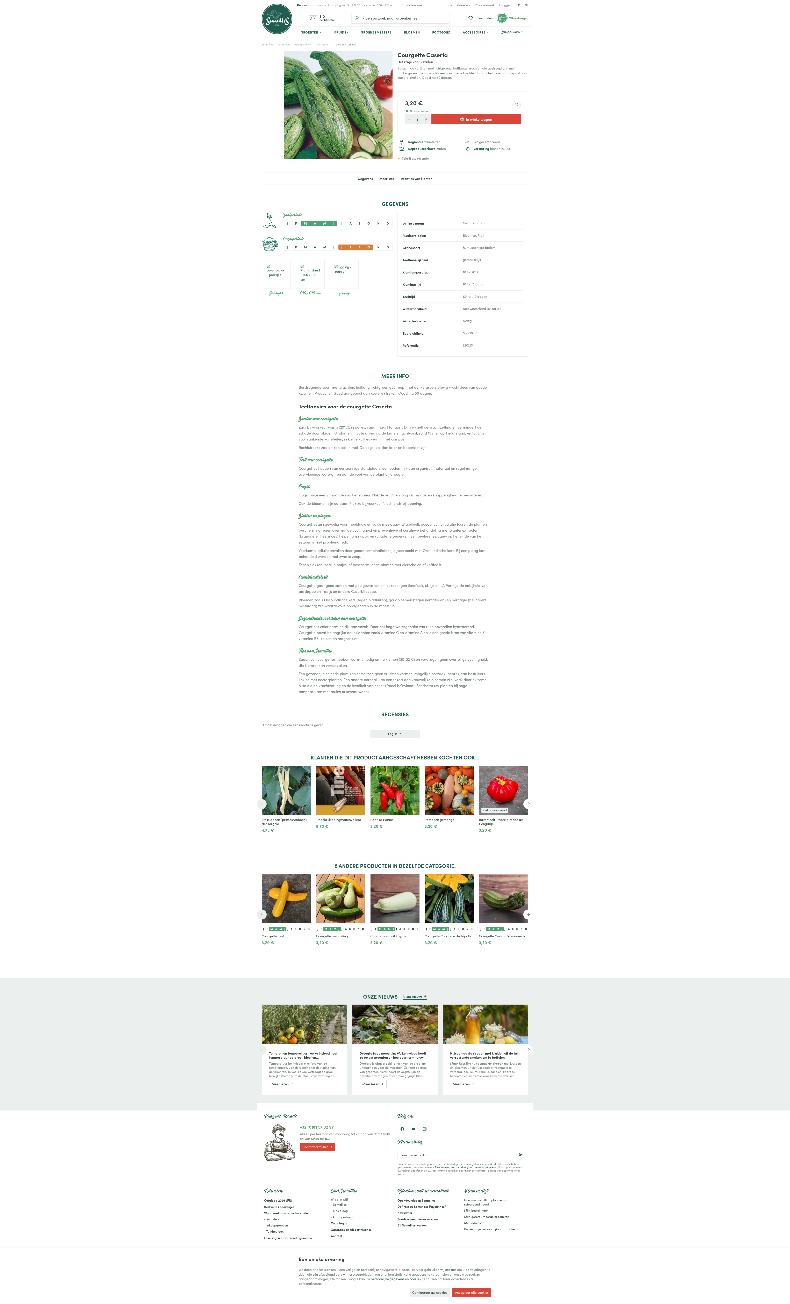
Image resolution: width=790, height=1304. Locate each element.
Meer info (386, 178)
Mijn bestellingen (476, 1210)
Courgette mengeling (332, 936)
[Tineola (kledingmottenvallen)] (340, 790)
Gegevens (365, 178)
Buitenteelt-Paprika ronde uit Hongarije (501, 822)
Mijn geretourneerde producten (486, 1217)
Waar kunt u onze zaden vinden (287, 1213)
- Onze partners (342, 1217)
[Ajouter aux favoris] (305, 771)
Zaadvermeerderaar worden (417, 1219)
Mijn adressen (474, 1223)
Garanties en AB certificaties (351, 1229)
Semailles (267, 44)
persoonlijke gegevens (387, 1279)
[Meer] (265, 835)
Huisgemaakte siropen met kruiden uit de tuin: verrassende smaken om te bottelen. (485, 1055)
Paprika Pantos (381, 820)
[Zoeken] (356, 18)
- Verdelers (271, 1219)
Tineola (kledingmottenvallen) (338, 820)
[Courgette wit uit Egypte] (395, 898)
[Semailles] (277, 18)
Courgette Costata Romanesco (502, 936)
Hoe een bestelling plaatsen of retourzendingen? (485, 1202)
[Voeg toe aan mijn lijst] (516, 105)
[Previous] (262, 804)
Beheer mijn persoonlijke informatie (489, 1229)
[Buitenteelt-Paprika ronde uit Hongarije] (503, 790)
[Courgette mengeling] (340, 898)
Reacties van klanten (416, 178)
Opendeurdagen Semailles (416, 1200)
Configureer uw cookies (429, 1292)
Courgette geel (273, 936)
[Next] (528, 804)
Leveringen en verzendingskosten (288, 1238)
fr (518, 5)
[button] (476, 32)
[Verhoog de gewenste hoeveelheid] (426, 119)
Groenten (284, 44)
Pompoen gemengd (439, 820)
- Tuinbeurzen (274, 1231)
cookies (450, 1269)
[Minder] (278, 835)
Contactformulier (315, 1147)
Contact (336, 1235)
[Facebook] (402, 1129)
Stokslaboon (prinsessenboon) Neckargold (284, 822)
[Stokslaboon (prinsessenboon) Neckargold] (286, 790)
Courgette (322, 44)
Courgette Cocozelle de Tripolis (448, 936)
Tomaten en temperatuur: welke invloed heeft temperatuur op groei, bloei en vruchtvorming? (304, 1055)
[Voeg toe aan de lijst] (360, 771)
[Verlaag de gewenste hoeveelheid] (408, 119)
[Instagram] (425, 1129)
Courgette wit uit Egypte (388, 936)
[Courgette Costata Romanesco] (503, 898)
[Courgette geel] (286, 898)
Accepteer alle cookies (472, 1292)
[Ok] (521, 1155)
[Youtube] (413, 1129)
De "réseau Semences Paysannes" (421, 1206)
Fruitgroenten (303, 44)
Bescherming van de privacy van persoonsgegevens (465, 1167)
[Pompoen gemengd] (449, 790)
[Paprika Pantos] (395, 790)
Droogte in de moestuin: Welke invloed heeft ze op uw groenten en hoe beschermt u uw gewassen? (393, 1055)
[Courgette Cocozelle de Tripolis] (449, 898)
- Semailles (339, 1204)
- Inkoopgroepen (276, 1225)
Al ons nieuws (412, 996)
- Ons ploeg (339, 1211)
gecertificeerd (487, 142)
